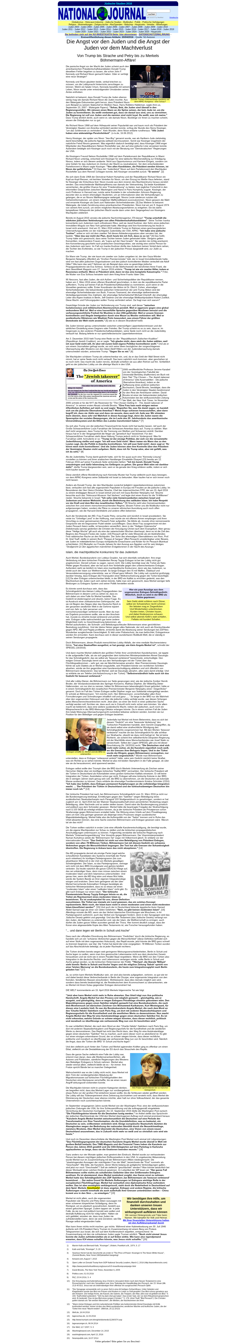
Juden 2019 (168, 29)
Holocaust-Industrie (94, 22)
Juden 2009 (149, 27)
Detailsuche (174, 17)
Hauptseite (140, 24)
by (159, 17)
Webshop (128, 24)
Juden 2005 (99, 27)
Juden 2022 (105, 32)
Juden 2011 (67, 29)
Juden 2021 (93, 32)
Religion (72, 24)
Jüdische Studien (113, 22)
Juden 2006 (111, 27)
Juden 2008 (137, 27)
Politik (137, 22)
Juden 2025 (143, 32)
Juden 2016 (130, 29)
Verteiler (150, 24)
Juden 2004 (86, 27)
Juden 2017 (143, 29)
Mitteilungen (161, 24)
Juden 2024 (131, 32)
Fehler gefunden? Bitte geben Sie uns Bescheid (117, 1341)
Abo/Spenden (116, 24)
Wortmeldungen (85, 24)
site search (151, 17)
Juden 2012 (79, 29)
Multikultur (128, 22)
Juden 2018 (156, 29)
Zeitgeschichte (101, 24)
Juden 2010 (162, 27)
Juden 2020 (80, 32)
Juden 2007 (124, 27)
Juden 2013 (92, 29)
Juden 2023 (118, 32)
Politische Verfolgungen (153, 22)
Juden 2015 (118, 29)
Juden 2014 (105, 29)
